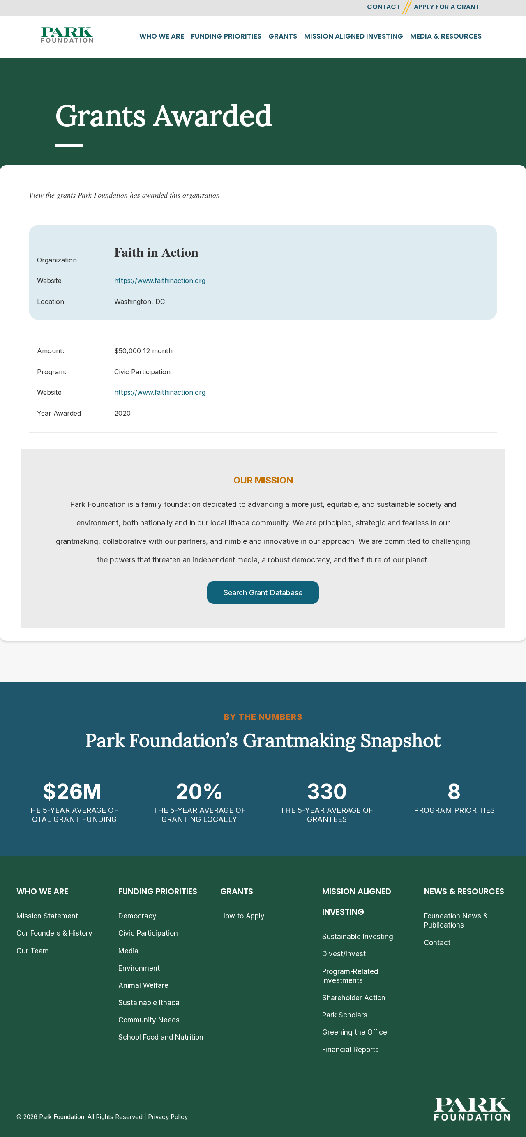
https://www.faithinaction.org (159, 280)
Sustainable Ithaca (149, 1003)
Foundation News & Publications (456, 920)
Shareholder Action (353, 998)
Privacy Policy (168, 1117)
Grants (282, 36)
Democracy (137, 916)
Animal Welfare (143, 985)
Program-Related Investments (350, 976)
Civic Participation (148, 933)
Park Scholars (344, 1015)
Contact (437, 943)
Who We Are (161, 36)
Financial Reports (350, 1049)
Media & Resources (446, 36)
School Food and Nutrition (160, 1037)
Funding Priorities (226, 36)
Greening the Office (354, 1032)
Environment (139, 968)
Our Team (32, 951)
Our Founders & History (54, 933)
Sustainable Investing (357, 936)
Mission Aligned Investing (353, 36)
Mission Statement (47, 916)
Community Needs (149, 1020)
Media (128, 951)
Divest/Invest (344, 954)
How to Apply (242, 916)
